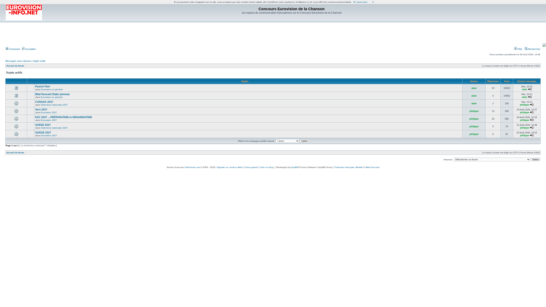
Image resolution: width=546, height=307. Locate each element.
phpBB (294, 167)
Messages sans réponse (18, 61)
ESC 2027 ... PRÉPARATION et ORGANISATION (63, 117)
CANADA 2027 (44, 101)
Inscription (30, 49)
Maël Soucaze (373, 167)
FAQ (519, 49)
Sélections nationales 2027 (54, 105)
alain (474, 88)
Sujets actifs (39, 61)
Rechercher (533, 49)
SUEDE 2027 (43, 124)
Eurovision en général (51, 89)
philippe (524, 104)
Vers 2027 (41, 109)
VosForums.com (192, 167)
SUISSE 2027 (43, 132)
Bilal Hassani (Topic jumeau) (52, 94)
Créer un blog (266, 167)
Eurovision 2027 (49, 112)
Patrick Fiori (42, 86)
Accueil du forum (15, 66)
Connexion (14, 49)
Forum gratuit (251, 167)
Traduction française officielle (348, 167)
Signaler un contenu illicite (230, 167)
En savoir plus (360, 2)
